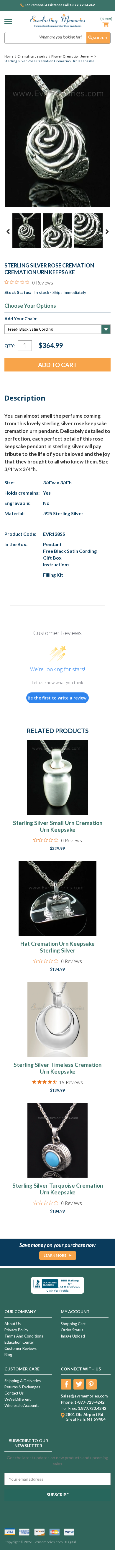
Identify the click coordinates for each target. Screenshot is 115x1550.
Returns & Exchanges (22, 1387)
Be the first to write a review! (58, 698)
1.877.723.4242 (82, 5)
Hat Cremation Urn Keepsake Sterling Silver (57, 947)
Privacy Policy (16, 1330)
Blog (8, 1354)
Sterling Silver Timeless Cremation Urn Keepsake (57, 1068)
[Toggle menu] (9, 21)
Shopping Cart (73, 1323)
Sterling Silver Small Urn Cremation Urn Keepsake (57, 826)
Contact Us (14, 1393)
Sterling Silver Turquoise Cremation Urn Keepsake (57, 1189)
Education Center (19, 1342)
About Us (12, 1323)
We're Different (17, 1399)
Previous (8, 232)
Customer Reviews (20, 1348)
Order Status (72, 1330)
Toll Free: (69, 1408)
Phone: (67, 1402)
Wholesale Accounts (21, 1405)
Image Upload (73, 1336)
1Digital (70, 1542)
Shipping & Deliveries (22, 1380)
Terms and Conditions (23, 1336)
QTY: (9, 345)
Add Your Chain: (20, 318)
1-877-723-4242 (89, 1402)
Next (107, 232)
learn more (55, 1255)
